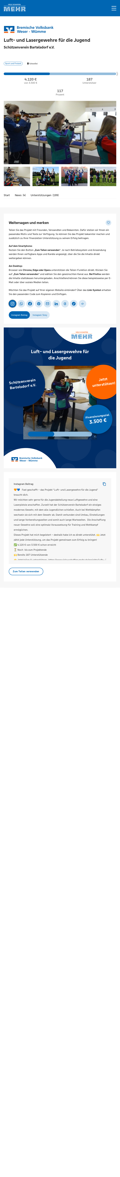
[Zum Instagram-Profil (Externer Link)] (12, 303)
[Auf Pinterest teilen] (38, 303)
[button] (114, 8)
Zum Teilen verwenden (26, 571)
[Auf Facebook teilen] (30, 303)
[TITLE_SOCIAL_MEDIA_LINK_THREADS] (65, 303)
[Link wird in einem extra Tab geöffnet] (15, 10)
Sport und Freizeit (13, 63)
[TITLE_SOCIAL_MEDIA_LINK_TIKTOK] (74, 303)
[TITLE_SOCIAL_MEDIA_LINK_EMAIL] (47, 303)
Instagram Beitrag (23, 483)
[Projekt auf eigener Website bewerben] (82, 303)
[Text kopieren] (104, 484)
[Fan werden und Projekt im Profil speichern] (108, 223)
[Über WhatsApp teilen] (21, 303)
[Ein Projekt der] (29, 29)
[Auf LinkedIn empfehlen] (56, 303)
